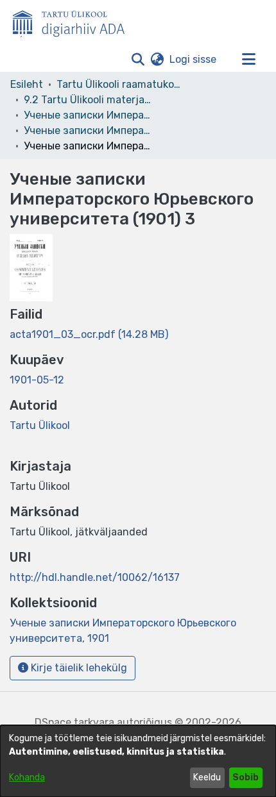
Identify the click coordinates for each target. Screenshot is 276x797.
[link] (89, 334)
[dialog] (138, 761)
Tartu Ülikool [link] (40, 425)
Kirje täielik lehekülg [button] (77, 668)
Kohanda (27, 777)
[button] (138, 59)
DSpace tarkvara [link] (74, 722)
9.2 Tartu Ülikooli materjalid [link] (88, 100)
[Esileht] (74, 21)
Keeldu (207, 777)
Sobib (245, 777)
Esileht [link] (26, 84)
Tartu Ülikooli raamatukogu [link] (120, 84)
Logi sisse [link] (193, 59)
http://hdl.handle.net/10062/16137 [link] (95, 577)
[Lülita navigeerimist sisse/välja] (248, 59)
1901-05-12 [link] (37, 380)
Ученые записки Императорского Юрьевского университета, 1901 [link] (88, 130)
